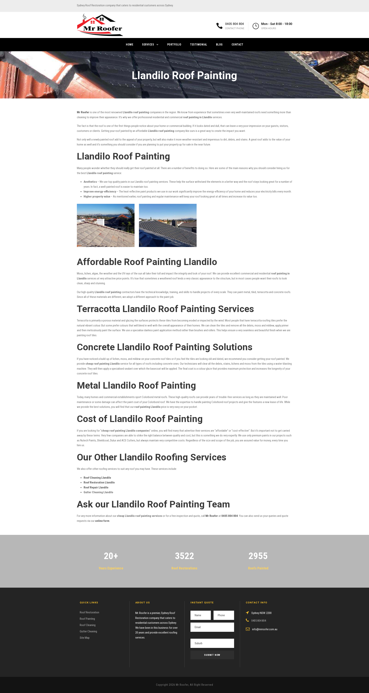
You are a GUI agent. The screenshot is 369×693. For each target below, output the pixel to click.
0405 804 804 (234, 24)
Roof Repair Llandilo (96, 487)
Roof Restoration (89, 612)
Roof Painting (87, 618)
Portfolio (174, 44)
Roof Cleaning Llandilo (97, 477)
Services (148, 44)
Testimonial (198, 44)
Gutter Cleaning (88, 631)
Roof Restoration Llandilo (99, 482)
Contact (237, 44)
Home (129, 44)
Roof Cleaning (88, 625)
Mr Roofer (211, 516)
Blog (219, 44)
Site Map (85, 637)
